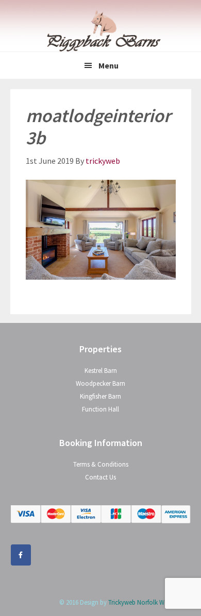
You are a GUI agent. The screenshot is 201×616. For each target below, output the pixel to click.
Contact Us (100, 477)
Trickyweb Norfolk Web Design (149, 602)
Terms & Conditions (100, 464)
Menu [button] (108, 65)
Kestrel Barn (101, 370)
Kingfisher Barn (100, 396)
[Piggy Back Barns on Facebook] (21, 555)
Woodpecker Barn (100, 383)
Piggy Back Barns (100, 31)
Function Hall (100, 409)
